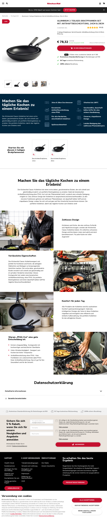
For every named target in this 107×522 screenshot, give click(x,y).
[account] (100, 4)
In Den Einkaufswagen (83, 48)
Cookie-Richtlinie (16, 514)
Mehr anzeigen (63, 427)
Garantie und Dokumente (9, 474)
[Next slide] (49, 84)
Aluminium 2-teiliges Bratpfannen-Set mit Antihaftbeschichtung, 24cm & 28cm (80, 22)
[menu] (3, 3)
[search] (6, 3)
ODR (23, 481)
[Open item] (33, 154)
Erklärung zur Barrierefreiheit (26, 477)
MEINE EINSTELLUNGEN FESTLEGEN (87, 511)
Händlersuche (13, 488)
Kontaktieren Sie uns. (12, 478)
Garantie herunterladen (17, 398)
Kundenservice (9, 466)
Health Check (9, 463)
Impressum (25, 474)
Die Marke (45, 463)
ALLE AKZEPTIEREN (87, 500)
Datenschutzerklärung (19, 446)
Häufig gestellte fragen (10, 482)
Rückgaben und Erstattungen (26, 470)
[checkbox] (57, 421)
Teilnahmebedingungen (29, 463)
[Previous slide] (2, 84)
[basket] (104, 4)
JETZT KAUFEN (70, 10)
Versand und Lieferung (29, 466)
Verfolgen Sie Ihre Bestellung (10, 470)
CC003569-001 (62, 28)
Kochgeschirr (15, 16)
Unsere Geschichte (48, 466)
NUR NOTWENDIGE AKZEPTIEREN (87, 505)
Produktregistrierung (75, 482)
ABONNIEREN (79, 444)
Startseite (5, 16)
